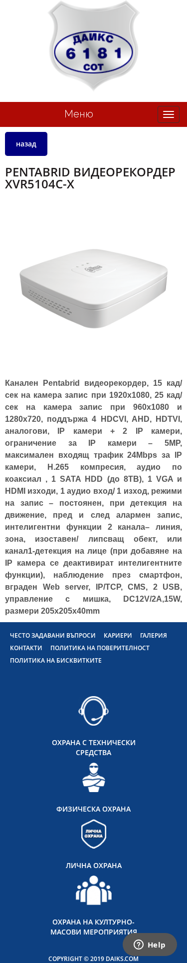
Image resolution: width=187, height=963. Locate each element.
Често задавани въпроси (53, 635)
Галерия (153, 635)
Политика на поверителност (100, 648)
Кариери (118, 635)
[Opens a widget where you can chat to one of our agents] (149, 945)
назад (26, 143)
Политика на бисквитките (56, 660)
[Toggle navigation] (169, 114)
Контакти (26, 648)
